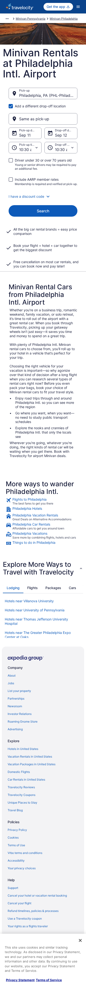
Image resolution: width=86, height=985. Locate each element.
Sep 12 (61, 135)
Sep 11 (25, 135)
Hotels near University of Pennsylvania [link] (34, 610)
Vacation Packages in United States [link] (31, 764)
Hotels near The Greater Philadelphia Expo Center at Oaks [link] (38, 635)
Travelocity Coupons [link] (21, 795)
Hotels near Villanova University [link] (29, 601)
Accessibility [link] (16, 860)
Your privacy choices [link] (22, 868)
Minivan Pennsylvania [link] (30, 18)
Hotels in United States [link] (23, 749)
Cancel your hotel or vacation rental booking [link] (37, 895)
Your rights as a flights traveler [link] (28, 926)
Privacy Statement (20, 980)
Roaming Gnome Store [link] (23, 721)
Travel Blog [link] (15, 810)
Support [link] (13, 888)
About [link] (12, 675)
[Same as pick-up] (43, 119)
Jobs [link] (11, 683)
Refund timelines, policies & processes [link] (33, 911)
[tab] (13, 588)
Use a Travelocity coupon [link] (25, 918)
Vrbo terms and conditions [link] (25, 853)
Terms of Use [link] (16, 845)
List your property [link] (19, 691)
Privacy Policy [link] (17, 830)
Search (43, 211)
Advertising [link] (15, 729)
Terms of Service (49, 980)
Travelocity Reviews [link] (21, 787)
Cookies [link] (13, 837)
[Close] (80, 940)
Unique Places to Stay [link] (22, 802)
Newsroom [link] (15, 706)
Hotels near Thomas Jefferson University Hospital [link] (36, 621)
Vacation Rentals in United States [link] (30, 756)
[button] (43, 196)
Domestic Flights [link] (19, 772)
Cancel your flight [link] (19, 903)
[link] (43, 501)
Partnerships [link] (16, 698)
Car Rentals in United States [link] (26, 779)
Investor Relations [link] (20, 714)
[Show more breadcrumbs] (7, 18)
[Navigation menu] (78, 6)
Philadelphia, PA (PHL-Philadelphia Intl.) (48, 95)
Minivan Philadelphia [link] (64, 18)
